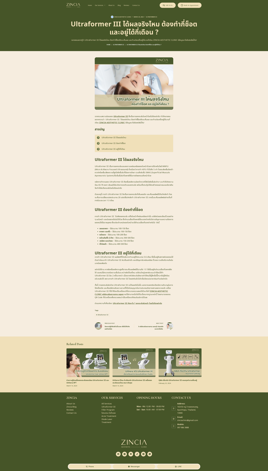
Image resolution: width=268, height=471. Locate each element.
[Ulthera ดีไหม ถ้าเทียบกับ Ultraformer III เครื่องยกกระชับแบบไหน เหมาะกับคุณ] (134, 362)
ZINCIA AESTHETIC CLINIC (112, 122)
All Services (107, 403)
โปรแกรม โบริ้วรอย (109, 413)
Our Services (99, 5)
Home (90, 5)
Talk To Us (169, 5)
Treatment (106, 422)
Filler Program (108, 410)
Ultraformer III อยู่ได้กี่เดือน (113, 149)
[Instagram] (124, 454)
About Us (111, 5)
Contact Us (136, 5)
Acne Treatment (109, 416)
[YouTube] (143, 454)
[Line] (130, 454)
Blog (119, 5)
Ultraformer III (151, 17)
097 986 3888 (183, 427)
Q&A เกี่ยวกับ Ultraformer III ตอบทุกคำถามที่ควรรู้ (178, 380)
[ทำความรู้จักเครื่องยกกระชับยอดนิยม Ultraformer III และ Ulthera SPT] (87, 362)
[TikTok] (137, 454)
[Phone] (149, 454)
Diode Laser (107, 419)
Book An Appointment (191, 5)
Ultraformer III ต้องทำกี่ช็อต (114, 143)
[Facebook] (118, 454)
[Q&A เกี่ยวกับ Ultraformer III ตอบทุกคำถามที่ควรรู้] (180, 362)
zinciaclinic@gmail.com (187, 420)
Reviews (126, 5)
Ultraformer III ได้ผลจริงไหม (114, 137)
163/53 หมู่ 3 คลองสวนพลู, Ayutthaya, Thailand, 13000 (187, 409)
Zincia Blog (71, 406)
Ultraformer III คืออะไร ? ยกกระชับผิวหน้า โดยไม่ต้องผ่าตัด (137, 303)
